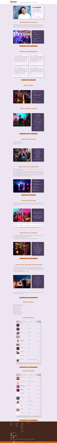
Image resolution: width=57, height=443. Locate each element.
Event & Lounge (38, 118)
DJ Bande (11, 424)
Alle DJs (36, 2)
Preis (31, 2)
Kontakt (25, 2)
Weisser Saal (37, 125)
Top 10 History (22, 426)
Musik (33, 2)
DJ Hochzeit (11, 425)
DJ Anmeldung (22, 431)
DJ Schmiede (22, 424)
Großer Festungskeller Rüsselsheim (37, 122)
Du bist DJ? (22, 430)
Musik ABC (16, 425)
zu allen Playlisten (29, 420)
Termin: (33, 13)
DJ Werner (21, 2)
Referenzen (28, 2)
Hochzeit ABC (17, 426)
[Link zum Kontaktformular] (11, 433)
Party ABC (16, 424)
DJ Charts (22, 425)
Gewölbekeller (38, 127)
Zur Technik (28, 258)
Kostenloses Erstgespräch (29, 133)
